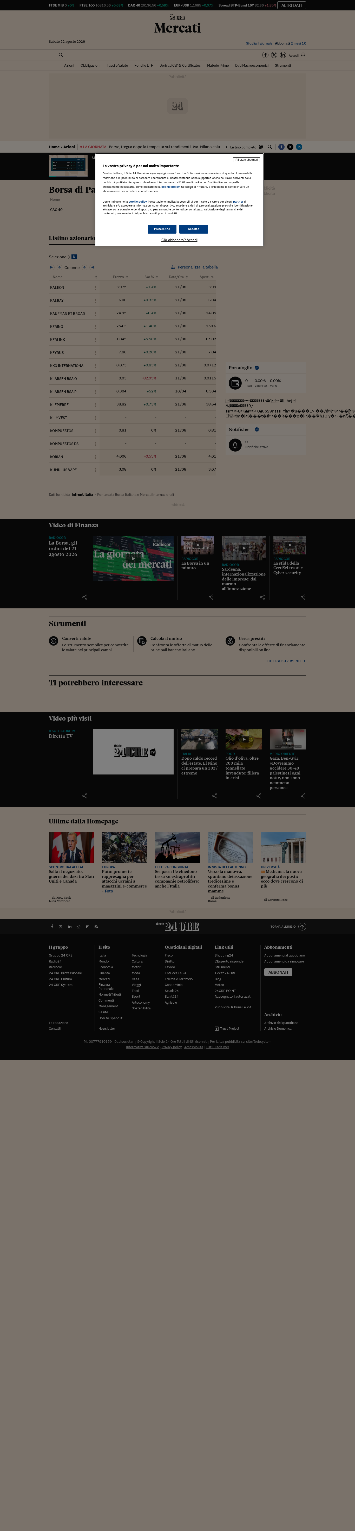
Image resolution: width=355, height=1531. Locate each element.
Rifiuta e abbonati (246, 159)
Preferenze (162, 228)
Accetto (194, 228)
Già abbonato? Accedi (179, 240)
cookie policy (170, 186)
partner (238, 201)
